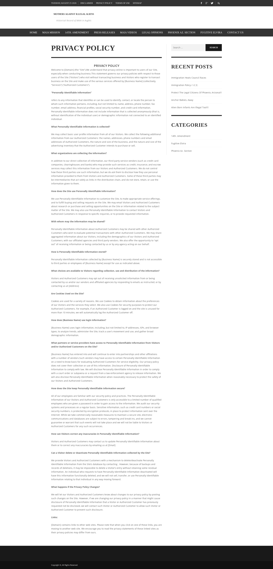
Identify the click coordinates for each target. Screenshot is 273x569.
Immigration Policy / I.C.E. (184, 85)
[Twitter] (211, 3)
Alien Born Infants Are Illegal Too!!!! (190, 107)
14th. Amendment (180, 135)
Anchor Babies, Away (182, 99)
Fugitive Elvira (178, 143)
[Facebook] (201, 3)
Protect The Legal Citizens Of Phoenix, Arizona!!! (196, 92)
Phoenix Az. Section (181, 150)
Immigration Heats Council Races (188, 77)
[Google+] (206, 3)
